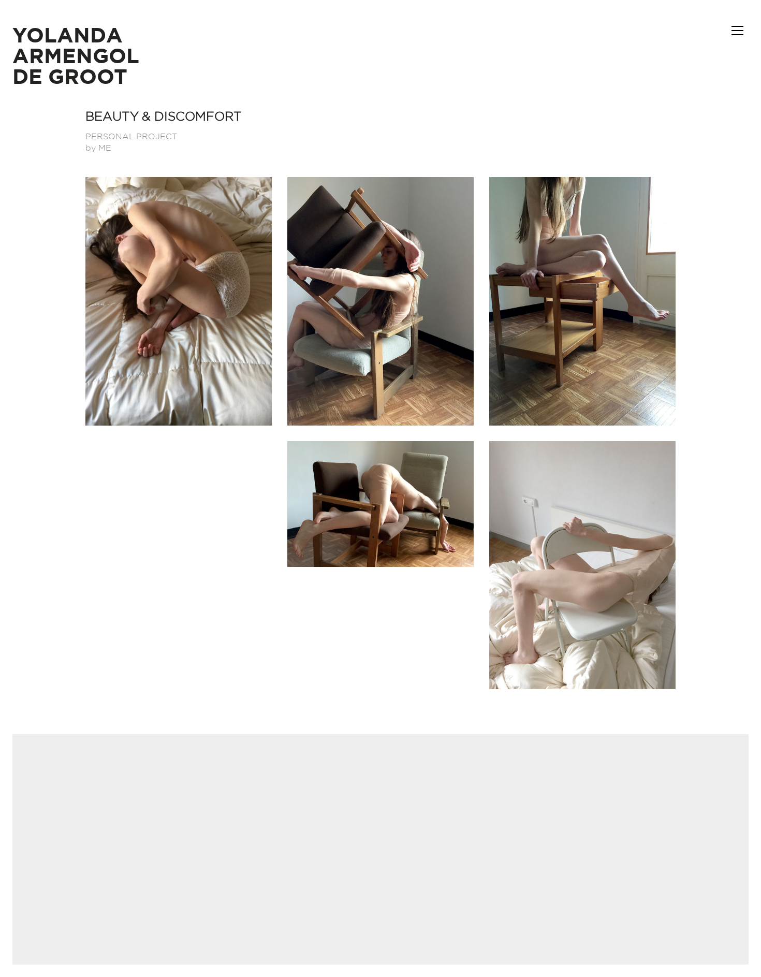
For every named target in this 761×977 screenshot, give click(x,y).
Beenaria (415, 832)
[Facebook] (353, 905)
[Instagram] (379, 905)
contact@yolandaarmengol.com (380, 805)
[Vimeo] (405, 905)
